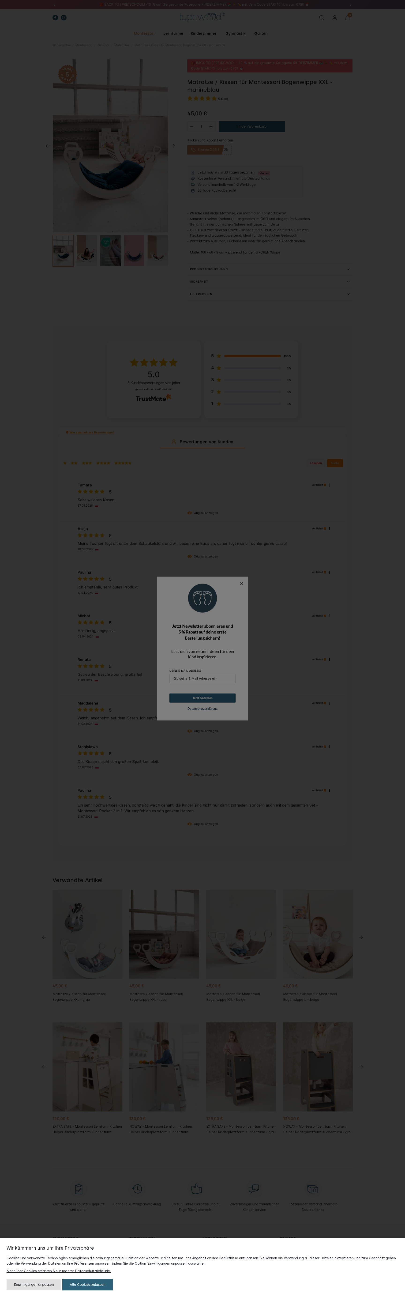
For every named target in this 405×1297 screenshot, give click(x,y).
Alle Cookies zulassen (87, 1285)
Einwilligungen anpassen (34, 1285)
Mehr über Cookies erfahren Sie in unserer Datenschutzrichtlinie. (59, 1271)
